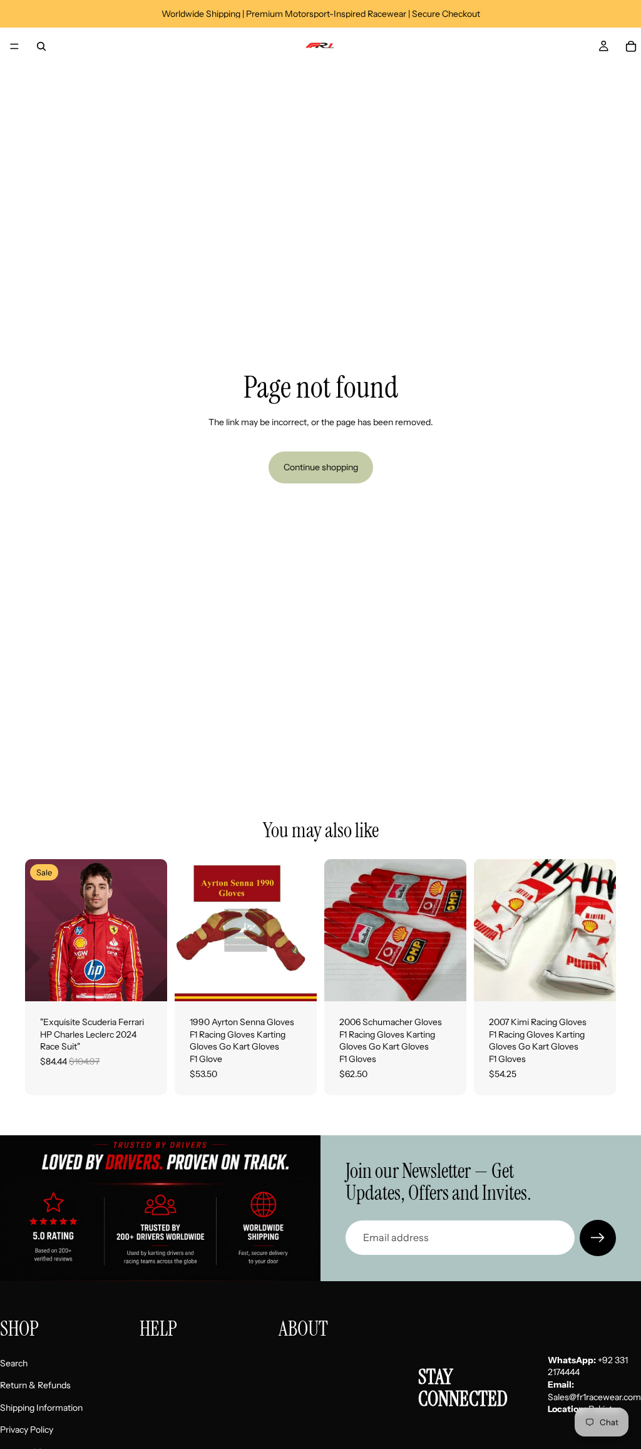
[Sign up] (598, 1238)
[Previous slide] (188, 930)
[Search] (41, 46)
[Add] (147, 982)
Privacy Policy (26, 1429)
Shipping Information (41, 1407)
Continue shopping (321, 467)
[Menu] (14, 46)
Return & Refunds (35, 1385)
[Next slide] (303, 930)
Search (14, 1362)
